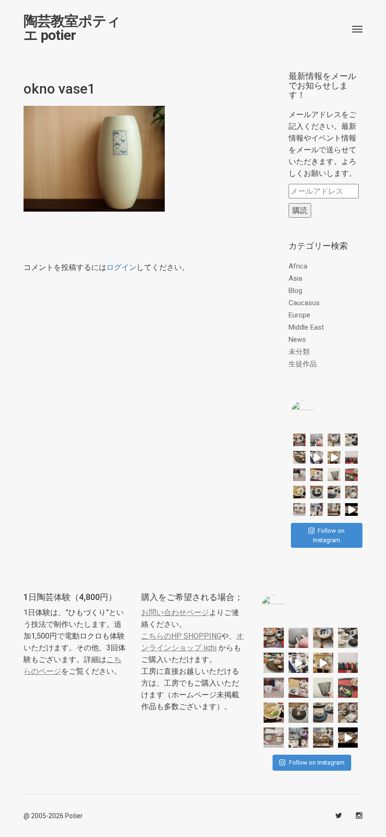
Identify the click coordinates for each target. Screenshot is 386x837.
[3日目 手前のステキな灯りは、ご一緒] (299, 457)
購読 (299, 210)
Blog (295, 290)
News (297, 339)
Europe (299, 315)
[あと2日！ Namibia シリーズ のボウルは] (351, 440)
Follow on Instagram (329, 535)
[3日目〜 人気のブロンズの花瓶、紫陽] (316, 509)
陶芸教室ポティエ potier (72, 28)
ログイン (121, 267)
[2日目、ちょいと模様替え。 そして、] (334, 509)
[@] (317, 412)
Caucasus (304, 303)
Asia (295, 278)
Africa (298, 266)
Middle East (306, 327)
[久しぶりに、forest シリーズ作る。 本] (334, 474)
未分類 (299, 351)
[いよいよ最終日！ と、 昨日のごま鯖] (316, 492)
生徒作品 (303, 364)
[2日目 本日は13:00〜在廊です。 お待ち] (316, 457)
